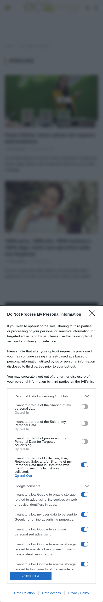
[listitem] (51, 396)
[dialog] (51, 453)
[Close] (93, 314)
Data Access (51, 593)
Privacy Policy (78, 593)
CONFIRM (31, 576)
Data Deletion (24, 593)
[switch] (84, 406)
